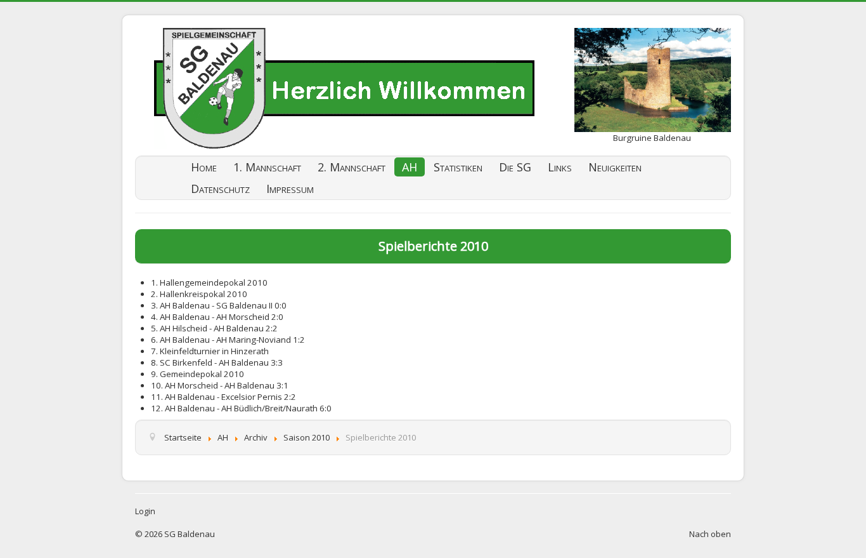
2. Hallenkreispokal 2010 (199, 294)
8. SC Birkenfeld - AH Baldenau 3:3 (217, 362)
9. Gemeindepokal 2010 (197, 374)
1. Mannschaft (267, 167)
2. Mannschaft (351, 167)
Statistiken (458, 167)
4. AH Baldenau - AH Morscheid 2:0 (217, 316)
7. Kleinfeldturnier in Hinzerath (210, 351)
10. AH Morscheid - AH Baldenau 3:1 (219, 385)
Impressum (290, 188)
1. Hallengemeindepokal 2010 (209, 282)
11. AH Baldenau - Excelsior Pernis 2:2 (223, 396)
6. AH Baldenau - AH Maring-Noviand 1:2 (228, 339)
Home (204, 167)
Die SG (515, 167)
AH (409, 167)
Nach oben (710, 534)
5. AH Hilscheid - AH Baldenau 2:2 (214, 328)
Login (145, 511)
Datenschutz (220, 188)
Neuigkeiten (615, 167)
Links (560, 167)
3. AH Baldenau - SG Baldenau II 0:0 (219, 305)
